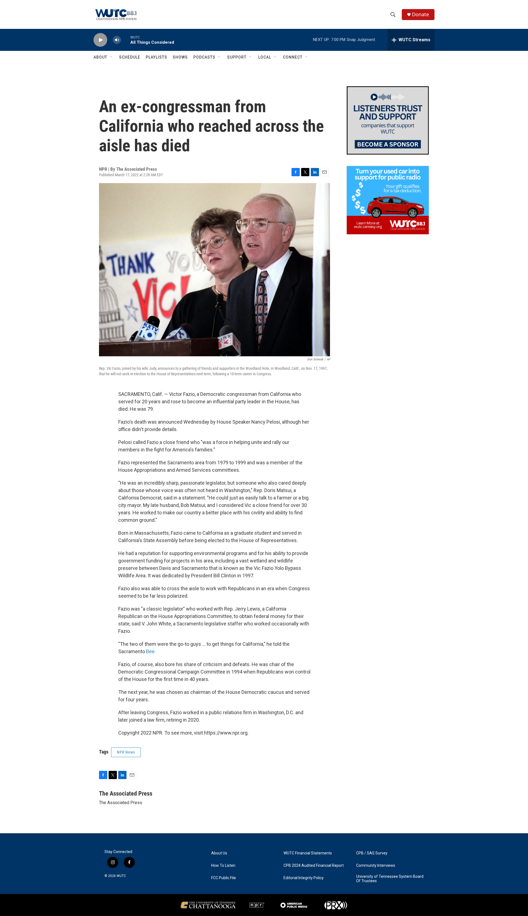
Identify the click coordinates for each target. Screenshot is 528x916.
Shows (180, 57)
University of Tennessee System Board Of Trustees (390, 878)
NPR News (126, 752)
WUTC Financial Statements (308, 853)
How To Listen (223, 865)
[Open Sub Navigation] (111, 57)
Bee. (151, 651)
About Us (219, 853)
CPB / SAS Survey (371, 853)
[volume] (117, 40)
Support (236, 57)
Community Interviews (375, 865)
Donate (420, 14)
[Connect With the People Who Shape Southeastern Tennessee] (388, 120)
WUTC (121, 876)
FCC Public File (223, 878)
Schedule (129, 57)
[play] (100, 40)
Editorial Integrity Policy (304, 878)
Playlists (156, 57)
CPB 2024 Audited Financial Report (314, 865)
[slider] (126, 40)
